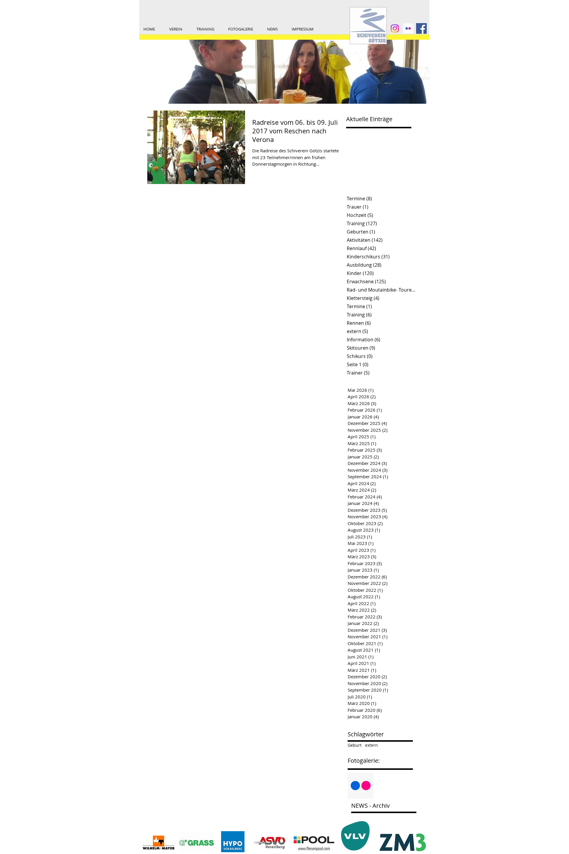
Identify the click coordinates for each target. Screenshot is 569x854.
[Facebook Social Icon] (421, 28)
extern (371, 745)
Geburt (355, 745)
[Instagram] (394, 28)
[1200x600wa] (408, 28)
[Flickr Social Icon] (361, 786)
